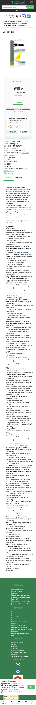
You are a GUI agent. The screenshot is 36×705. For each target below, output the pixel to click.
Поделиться (19, 112)
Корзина (14, 593)
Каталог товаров (16, 591)
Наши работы (15, 605)
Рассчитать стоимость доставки (18, 137)
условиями (15, 683)
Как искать (14, 654)
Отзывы (19, 178)
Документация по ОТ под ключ (21, 603)
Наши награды (16, 616)
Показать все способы (12, 132)
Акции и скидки (18, 109)
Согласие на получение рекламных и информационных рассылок (21, 629)
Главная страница (17, 589)
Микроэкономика (22, 252)
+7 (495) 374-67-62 (13, 16)
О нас (13, 612)
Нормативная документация (20, 601)
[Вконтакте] (18, 664)
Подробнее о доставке (24, 132)
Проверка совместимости (19, 652)
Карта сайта (15, 599)
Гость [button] (19, 10)
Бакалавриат (8, 173)
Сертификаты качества (19, 622)
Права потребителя (17, 650)
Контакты (14, 618)
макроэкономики (16, 191)
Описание (8, 178)
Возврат (14, 646)
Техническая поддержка (19, 656)
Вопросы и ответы (17, 642)
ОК (31, 687)
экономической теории (22, 189)
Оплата (13, 644)
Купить (19, 103)
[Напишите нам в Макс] (24, 16)
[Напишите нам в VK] (29, 16)
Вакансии (14, 620)
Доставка (14, 648)
